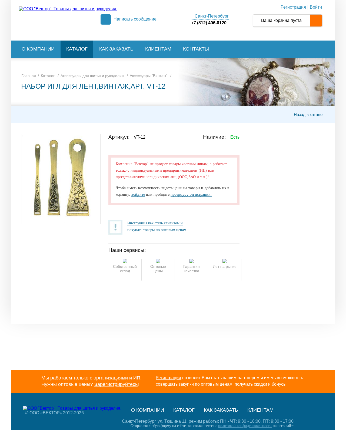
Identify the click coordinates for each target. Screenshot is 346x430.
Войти (316, 7)
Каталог (77, 49)
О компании (38, 49)
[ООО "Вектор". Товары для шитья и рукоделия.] (68, 8)
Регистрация (293, 7)
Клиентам (158, 49)
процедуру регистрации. (191, 194)
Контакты (196, 49)
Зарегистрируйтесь (116, 384)
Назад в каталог (309, 114)
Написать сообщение (135, 19)
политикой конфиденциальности (245, 426)
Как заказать (116, 49)
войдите (138, 194)
